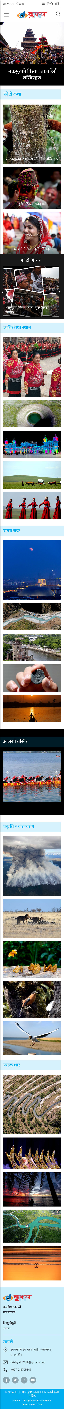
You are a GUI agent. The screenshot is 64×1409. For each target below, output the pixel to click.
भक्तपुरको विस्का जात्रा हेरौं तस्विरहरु (32, 74)
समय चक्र (11, 530)
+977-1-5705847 (21, 1369)
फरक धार (11, 1065)
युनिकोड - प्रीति (52, 4)
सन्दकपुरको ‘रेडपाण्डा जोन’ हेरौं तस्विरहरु (32, 159)
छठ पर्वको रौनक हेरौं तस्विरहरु (32, 249)
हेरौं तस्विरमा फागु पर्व (32, 204)
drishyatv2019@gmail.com (28, 1362)
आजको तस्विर (15, 741)
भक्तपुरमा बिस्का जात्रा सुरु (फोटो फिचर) (27, 310)
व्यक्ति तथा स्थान (17, 327)
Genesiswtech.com (32, 1404)
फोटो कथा (12, 94)
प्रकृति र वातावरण (18, 826)
